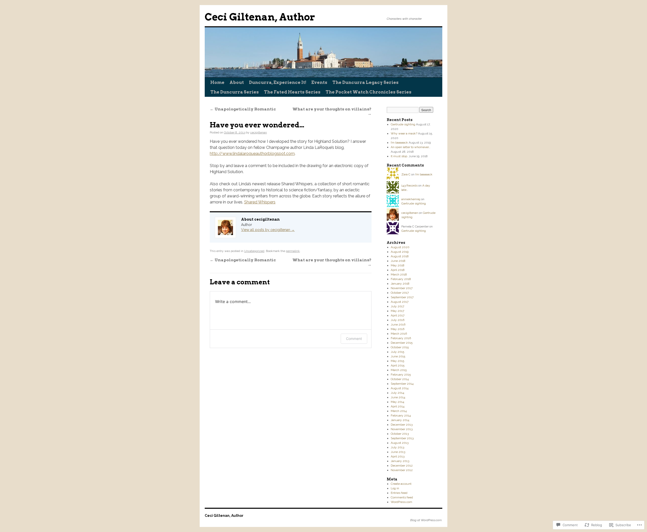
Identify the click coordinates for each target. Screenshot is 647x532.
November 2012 (402, 470)
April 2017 (397, 315)
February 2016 (401, 338)
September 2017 (402, 297)
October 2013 (400, 433)
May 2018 (397, 265)
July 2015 (397, 352)
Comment (354, 338)
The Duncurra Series (234, 92)
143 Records (409, 185)
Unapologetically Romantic (243, 109)
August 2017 (399, 302)
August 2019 (399, 251)
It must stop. (399, 156)
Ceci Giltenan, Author (260, 17)
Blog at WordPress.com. (426, 520)
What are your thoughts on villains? (332, 111)
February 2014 (401, 415)
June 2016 (398, 324)
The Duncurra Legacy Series (365, 82)
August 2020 (400, 247)
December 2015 (401, 342)
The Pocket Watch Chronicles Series (368, 92)
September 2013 (402, 438)
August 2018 (400, 256)
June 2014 (398, 397)
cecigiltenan (258, 132)
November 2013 (401, 429)
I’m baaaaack (399, 142)
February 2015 (401, 374)
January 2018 (400, 283)
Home (217, 82)
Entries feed (399, 493)
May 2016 (397, 329)
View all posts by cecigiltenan (268, 230)
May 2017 (397, 311)
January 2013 (400, 461)
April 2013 (397, 456)
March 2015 (399, 370)
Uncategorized (254, 251)
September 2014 (402, 383)
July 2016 (397, 320)
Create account (401, 483)
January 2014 (400, 420)
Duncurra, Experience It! (277, 82)
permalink (293, 251)
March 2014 (399, 411)
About (236, 82)
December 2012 (402, 465)
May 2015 (397, 361)
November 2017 (401, 288)
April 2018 (398, 270)
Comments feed (402, 497)
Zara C (405, 174)
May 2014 (397, 402)
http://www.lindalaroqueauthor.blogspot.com (252, 153)
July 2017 (397, 306)
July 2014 (397, 393)
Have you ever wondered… (257, 125)
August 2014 (399, 388)
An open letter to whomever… (410, 147)
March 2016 (399, 333)
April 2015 (397, 365)
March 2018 (399, 274)
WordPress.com (401, 502)
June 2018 (398, 261)
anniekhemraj (410, 199)
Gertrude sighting (403, 124)
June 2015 (398, 356)
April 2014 (397, 406)
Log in (395, 488)
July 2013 (397, 447)
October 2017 (400, 292)
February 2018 (401, 279)
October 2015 (400, 347)
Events (319, 82)
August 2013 (399, 443)
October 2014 (400, 379)
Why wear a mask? (404, 133)
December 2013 (401, 424)
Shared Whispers (259, 202)
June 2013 (398, 452)
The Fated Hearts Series (292, 92)
